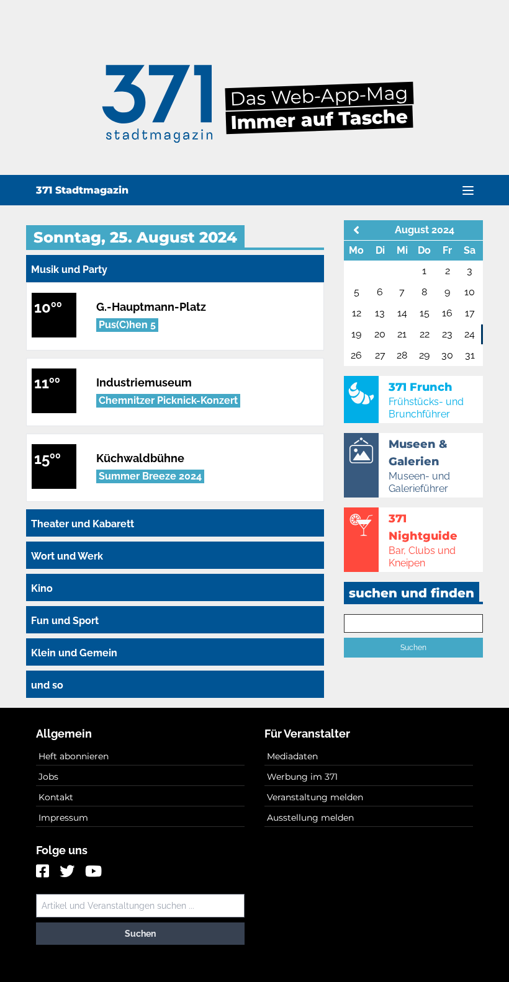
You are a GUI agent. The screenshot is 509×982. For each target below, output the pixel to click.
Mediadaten (292, 756)
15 (425, 313)
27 (380, 355)
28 (402, 355)
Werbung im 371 (302, 776)
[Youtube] (93, 872)
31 (470, 355)
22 (425, 334)
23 (447, 334)
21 (402, 334)
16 (447, 313)
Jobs (48, 776)
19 (356, 334)
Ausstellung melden (310, 817)
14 (402, 313)
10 (469, 292)
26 (356, 355)
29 (424, 355)
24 (469, 334)
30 (447, 355)
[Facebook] (44, 872)
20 (379, 334)
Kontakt (55, 797)
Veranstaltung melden (315, 797)
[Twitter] (69, 872)
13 (380, 313)
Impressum (63, 817)
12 (356, 313)
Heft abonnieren (73, 756)
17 (470, 313)
